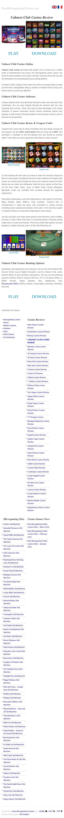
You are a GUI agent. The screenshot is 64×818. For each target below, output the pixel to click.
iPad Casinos (8, 334)
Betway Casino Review (37, 336)
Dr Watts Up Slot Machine (13, 744)
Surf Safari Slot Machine (13, 625)
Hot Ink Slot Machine (11, 597)
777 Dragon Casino (35, 417)
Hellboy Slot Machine (12, 694)
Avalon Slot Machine (11, 524)
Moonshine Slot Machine (13, 658)
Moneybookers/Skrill (10, 284)
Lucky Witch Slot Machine (13, 593)
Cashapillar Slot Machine (13, 614)
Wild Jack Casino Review (38, 366)
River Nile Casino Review (38, 362)
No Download (9, 337)
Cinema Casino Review (37, 369)
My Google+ (25, 814)
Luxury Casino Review (37, 490)
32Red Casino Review (37, 377)
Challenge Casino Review (38, 472)
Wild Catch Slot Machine (13, 755)
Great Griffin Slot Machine (13, 535)
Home (42, 811)
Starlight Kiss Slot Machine (14, 676)
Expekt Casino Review (37, 435)
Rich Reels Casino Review (38, 460)
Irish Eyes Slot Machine (12, 636)
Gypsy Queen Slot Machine (14, 799)
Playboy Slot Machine (12, 698)
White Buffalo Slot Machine (14, 589)
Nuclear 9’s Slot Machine (13, 567)
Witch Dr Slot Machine (12, 723)
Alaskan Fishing (13, 165)
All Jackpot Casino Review (38, 354)
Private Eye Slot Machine (13, 791)
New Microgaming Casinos (23, 811)
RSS (50, 811)
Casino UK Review (35, 373)
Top (58, 811)
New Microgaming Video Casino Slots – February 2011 (37, 534)
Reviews (6, 328)
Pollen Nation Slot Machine (14, 727)
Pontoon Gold (44, 257)
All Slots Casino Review (37, 358)
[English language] (54, 8)
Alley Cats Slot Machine (13, 795)
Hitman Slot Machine (11, 773)
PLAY (13, 53)
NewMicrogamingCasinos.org (20, 8)
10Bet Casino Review (36, 464)
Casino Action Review (36, 468)
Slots (5, 331)
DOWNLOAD (44, 53)
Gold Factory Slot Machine (14, 647)
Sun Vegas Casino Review (38, 392)
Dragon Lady (44, 169)
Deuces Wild (13, 253)
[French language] (60, 8)
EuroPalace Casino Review (39, 332)
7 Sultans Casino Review (38, 381)
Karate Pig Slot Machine (13, 571)
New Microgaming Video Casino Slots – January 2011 (37, 544)
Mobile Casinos (9, 326)
